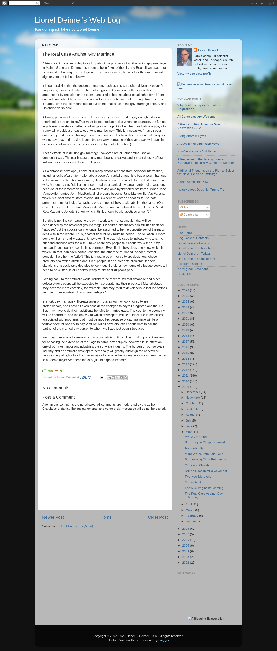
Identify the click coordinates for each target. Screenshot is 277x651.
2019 (186, 330)
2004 (186, 551)
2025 (186, 296)
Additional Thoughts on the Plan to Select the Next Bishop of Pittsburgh (205, 172)
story (92, 63)
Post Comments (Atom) (77, 526)
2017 (186, 341)
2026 (186, 290)
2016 (186, 347)
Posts (187, 207)
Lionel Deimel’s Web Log (77, 20)
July (189, 420)
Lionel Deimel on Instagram (196, 258)
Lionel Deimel (208, 50)
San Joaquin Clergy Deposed (205, 442)
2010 (186, 381)
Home (106, 517)
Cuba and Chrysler (198, 465)
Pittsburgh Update (189, 263)
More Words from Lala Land (204, 453)
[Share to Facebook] (121, 377)
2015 (186, 352)
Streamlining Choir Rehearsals (206, 459)
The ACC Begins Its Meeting (204, 488)
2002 (186, 562)
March (190, 510)
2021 (186, 318)
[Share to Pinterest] (125, 377)
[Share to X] (117, 377)
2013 (186, 364)
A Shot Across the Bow (192, 181)
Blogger (164, 640)
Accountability (194, 448)
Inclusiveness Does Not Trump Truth (202, 189)
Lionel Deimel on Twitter (193, 253)
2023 (186, 307)
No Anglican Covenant (192, 269)
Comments (190, 214)
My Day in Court (196, 436)
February (192, 515)
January (192, 521)
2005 (186, 545)
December (193, 392)
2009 (186, 387)
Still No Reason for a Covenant (206, 471)
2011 (186, 375)
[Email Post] (101, 377)
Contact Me (185, 274)
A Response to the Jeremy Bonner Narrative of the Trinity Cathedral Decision (206, 161)
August (191, 414)
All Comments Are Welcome (196, 116)
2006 (186, 540)
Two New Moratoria (198, 476)
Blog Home (185, 232)
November (193, 397)
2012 (186, 370)
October (192, 403)
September (194, 409)
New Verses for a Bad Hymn (196, 151)
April (189, 504)
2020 (186, 324)
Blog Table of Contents (193, 238)
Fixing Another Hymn (191, 136)
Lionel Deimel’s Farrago (193, 243)
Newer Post (53, 517)
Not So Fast (193, 482)
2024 (186, 301)
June (189, 426)
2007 (186, 534)
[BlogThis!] (113, 377)
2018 (186, 335)
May (189, 431)
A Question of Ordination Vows (198, 143)
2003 (186, 557)
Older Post (158, 517)
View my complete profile (194, 73)
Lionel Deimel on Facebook (196, 248)
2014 (186, 358)
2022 (186, 313)
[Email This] (109, 377)
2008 (186, 528)
